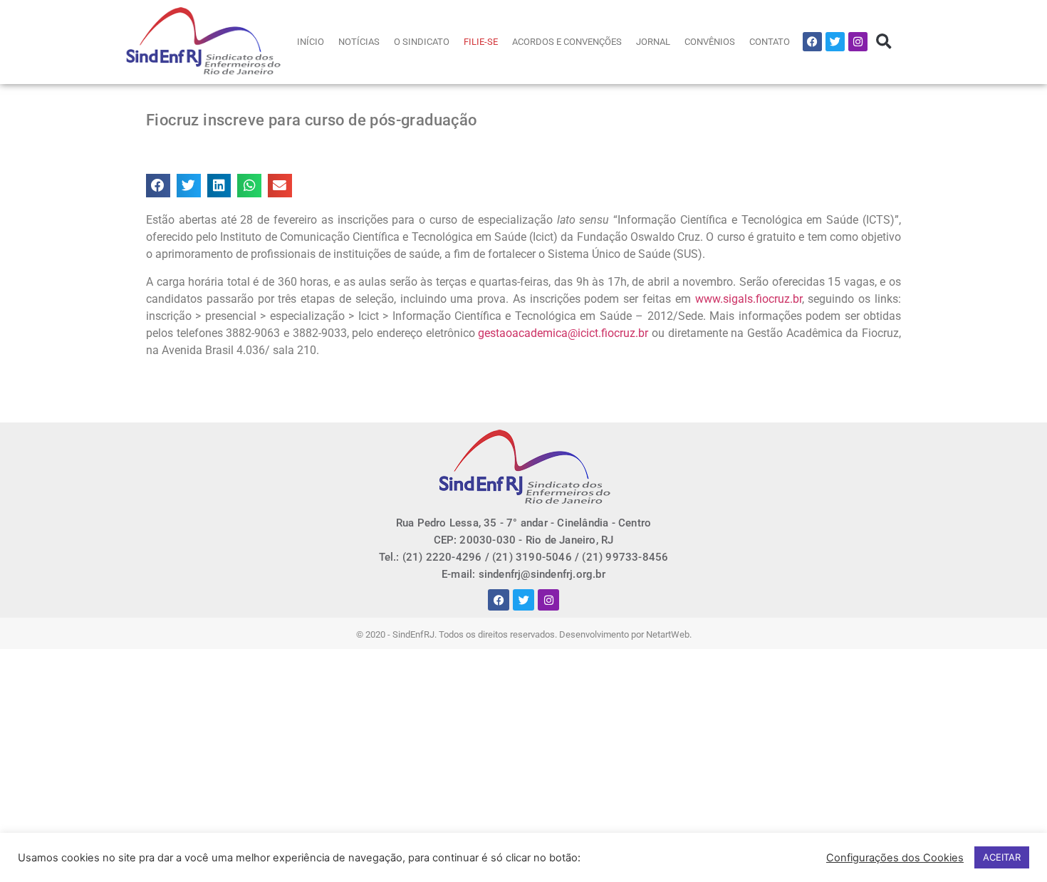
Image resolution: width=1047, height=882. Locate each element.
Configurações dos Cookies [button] (895, 857)
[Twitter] (835, 41)
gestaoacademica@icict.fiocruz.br (563, 333)
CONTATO (769, 41)
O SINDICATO (421, 41)
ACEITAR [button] (1002, 857)
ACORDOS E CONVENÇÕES (567, 41)
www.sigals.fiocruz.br (748, 299)
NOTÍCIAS (359, 41)
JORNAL (653, 41)
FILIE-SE (481, 41)
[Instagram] (858, 41)
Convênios (709, 41)
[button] (883, 41)
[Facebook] (812, 41)
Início (310, 41)
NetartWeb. (669, 634)
